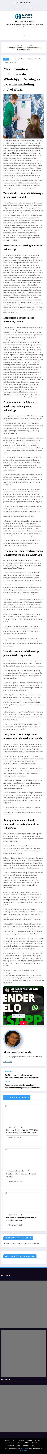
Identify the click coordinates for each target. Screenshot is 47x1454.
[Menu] (18, 34)
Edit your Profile (32, 1057)
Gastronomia (10, 1445)
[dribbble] (23, 7)
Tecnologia (34, 1445)
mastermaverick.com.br (34, 59)
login (18, 1243)
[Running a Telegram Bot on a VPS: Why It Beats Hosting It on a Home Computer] (23, 1115)
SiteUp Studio (24, 1448)
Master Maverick (24, 21)
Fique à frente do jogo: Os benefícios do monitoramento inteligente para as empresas (22, 1086)
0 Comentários (24, 63)
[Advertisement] (23, 1304)
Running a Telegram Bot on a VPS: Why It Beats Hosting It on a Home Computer (22, 1131)
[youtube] (33, 7)
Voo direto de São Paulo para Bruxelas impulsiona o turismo (21, 1219)
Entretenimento (11, 1443)
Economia (29, 1440)
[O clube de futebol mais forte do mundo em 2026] (23, 1158)
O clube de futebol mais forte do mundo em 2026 (21, 1175)
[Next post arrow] (41, 1086)
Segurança (26, 1445)
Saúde (18, 1445)
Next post (7, 1081)
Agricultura (7, 1440)
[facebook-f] (18, 7)
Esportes (21, 1440)
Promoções (35, 1443)
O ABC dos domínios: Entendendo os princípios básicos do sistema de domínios (22, 1076)
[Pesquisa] (24, 34)
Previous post (8, 1071)
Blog (6, 59)
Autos (14, 1440)
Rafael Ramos (12, 1127)
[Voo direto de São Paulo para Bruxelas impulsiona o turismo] (23, 1202)
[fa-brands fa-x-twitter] (13, 7)
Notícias (20, 1443)
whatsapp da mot (19, 59)
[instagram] (28, 7)
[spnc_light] (29, 34)
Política (27, 1443)
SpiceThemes (23, 1450)
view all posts (7, 1061)
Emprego (37, 1440)
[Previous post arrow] (41, 1074)
